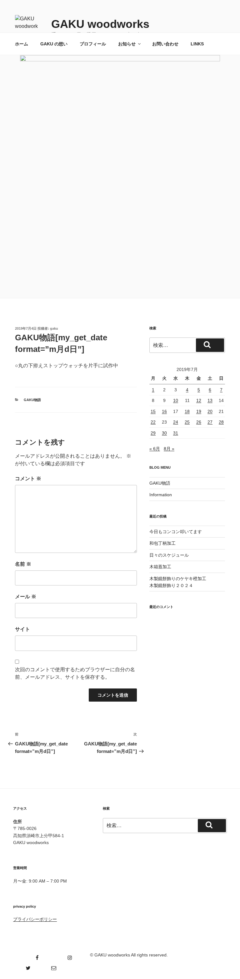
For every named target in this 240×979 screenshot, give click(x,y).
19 (198, 411)
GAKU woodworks (100, 24)
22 (153, 422)
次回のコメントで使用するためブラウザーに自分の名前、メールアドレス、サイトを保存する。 (75, 673)
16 (164, 411)
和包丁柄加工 (162, 543)
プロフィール (93, 43)
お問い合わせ (165, 43)
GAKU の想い (54, 43)
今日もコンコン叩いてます (175, 531)
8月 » (169, 448)
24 (175, 422)
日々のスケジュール (169, 555)
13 (210, 400)
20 (210, 411)
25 (187, 422)
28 (221, 422)
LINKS (197, 43)
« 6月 (154, 448)
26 (198, 422)
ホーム (21, 43)
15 (153, 411)
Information (160, 494)
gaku (54, 328)
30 (164, 432)
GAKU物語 (32, 400)
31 (175, 432)
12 (198, 400)
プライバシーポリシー (35, 919)
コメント (28, 478)
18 (187, 411)
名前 (23, 564)
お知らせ (127, 43)
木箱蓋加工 (160, 566)
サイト (22, 629)
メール (25, 596)
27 (210, 422)
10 (175, 400)
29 (153, 432)
